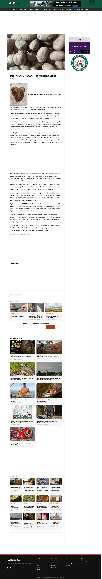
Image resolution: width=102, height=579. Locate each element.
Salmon (38, 569)
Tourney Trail (68, 9)
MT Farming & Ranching (71, 563)
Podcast (31, 9)
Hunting (20, 9)
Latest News (69, 561)
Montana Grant (14, 72)
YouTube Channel (55, 561)
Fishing (25, 9)
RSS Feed (53, 565)
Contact (87, 9)
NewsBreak (53, 567)
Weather (55, 9)
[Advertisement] (50, 22)
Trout (38, 565)
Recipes (61, 9)
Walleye (38, 567)
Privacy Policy (84, 561)
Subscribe (51, 327)
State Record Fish (78, 9)
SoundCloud (54, 563)
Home (14, 9)
